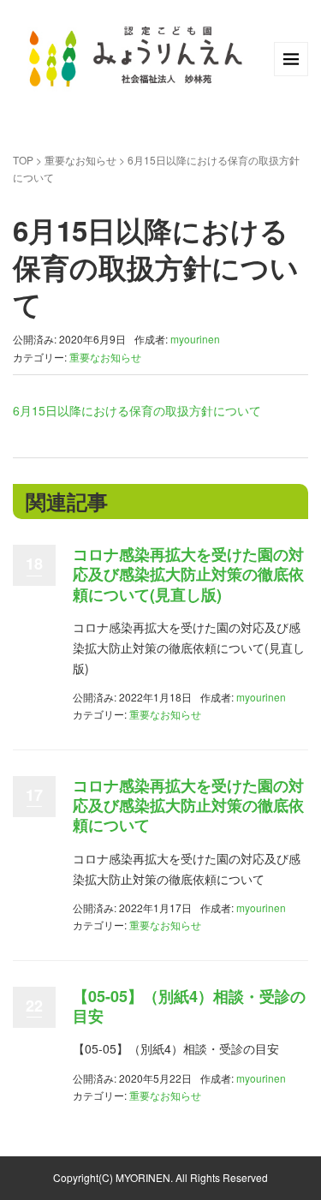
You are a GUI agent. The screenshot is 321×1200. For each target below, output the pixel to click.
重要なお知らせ (80, 159)
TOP (23, 159)
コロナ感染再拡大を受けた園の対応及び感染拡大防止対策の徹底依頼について (188, 805)
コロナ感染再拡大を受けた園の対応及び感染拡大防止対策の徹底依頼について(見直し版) (188, 574)
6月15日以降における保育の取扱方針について (137, 410)
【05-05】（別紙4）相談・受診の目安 (189, 1006)
